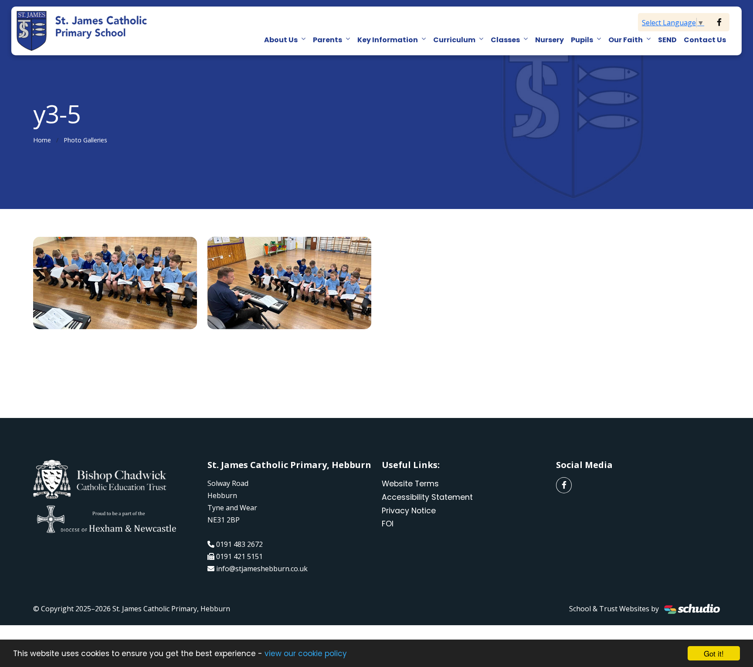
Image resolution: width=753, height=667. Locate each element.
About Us (281, 40)
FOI (387, 524)
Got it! (714, 653)
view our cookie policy (306, 653)
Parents (327, 40)
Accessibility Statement (427, 497)
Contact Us (705, 40)
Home (42, 140)
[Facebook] (719, 22)
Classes (505, 40)
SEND (667, 40)
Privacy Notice (409, 510)
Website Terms (410, 483)
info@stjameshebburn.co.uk (262, 568)
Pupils (582, 40)
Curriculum (454, 40)
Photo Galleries (85, 140)
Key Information (387, 40)
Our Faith (625, 40)
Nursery (549, 40)
